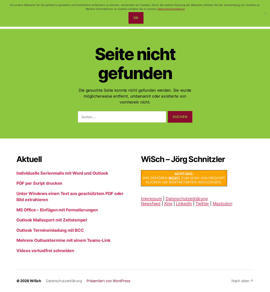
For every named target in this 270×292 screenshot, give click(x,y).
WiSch (35, 281)
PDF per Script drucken (39, 183)
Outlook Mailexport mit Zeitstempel (51, 220)
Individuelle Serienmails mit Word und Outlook (62, 173)
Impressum (151, 198)
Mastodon (222, 203)
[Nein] (265, 13)
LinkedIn (184, 203)
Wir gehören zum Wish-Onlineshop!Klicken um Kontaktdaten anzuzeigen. (184, 178)
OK (136, 18)
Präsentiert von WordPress (108, 281)
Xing (168, 203)
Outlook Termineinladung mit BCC (50, 230)
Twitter (202, 203)
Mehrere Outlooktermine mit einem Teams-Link (63, 240)
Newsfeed (150, 203)
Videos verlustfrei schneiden (45, 250)
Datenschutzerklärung (187, 198)
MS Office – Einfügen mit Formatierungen (57, 209)
